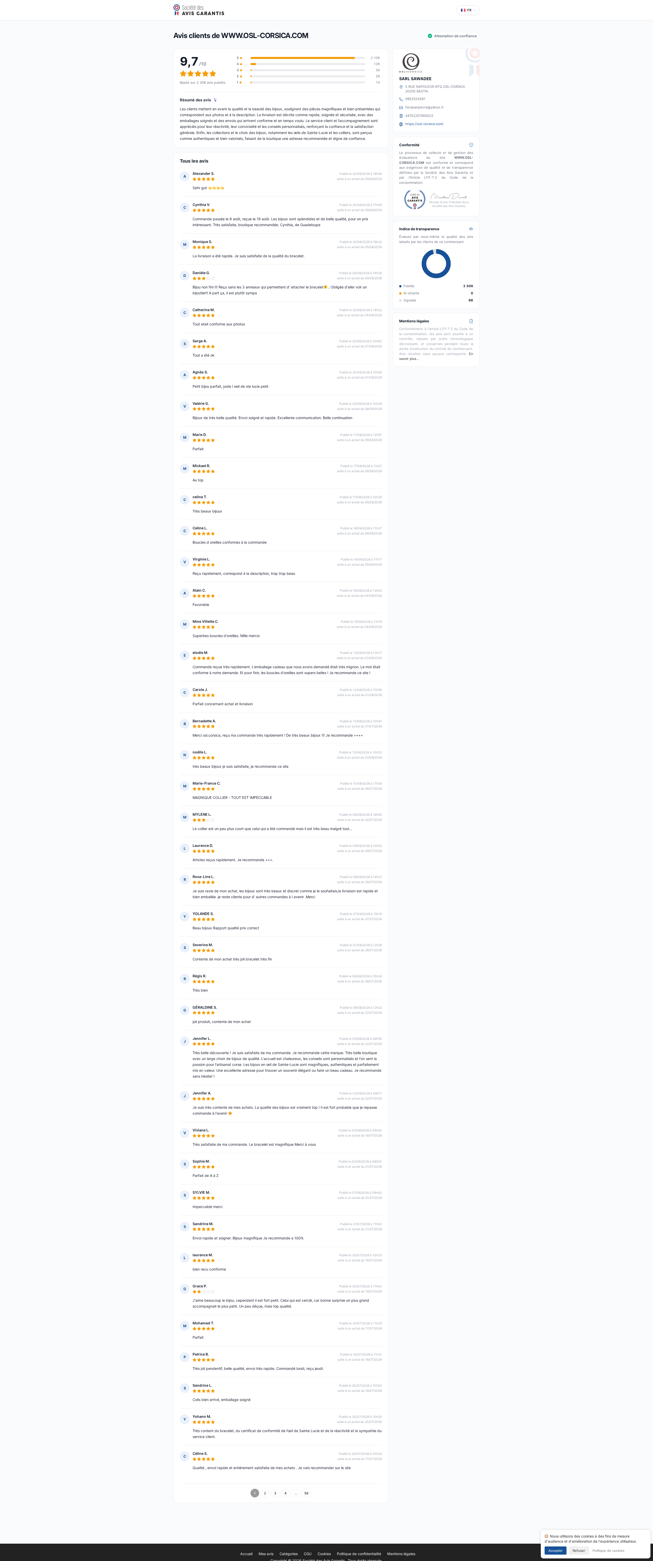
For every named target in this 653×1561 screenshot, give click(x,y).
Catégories (289, 1554)
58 (306, 1493)
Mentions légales (401, 1554)
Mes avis (266, 1554)
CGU (307, 1554)
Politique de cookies (608, 1550)
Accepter (555, 1550)
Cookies (324, 1554)
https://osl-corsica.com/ (424, 124)
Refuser (579, 1550)
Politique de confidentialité (359, 1554)
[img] (215, 100)
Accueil (246, 1554)
